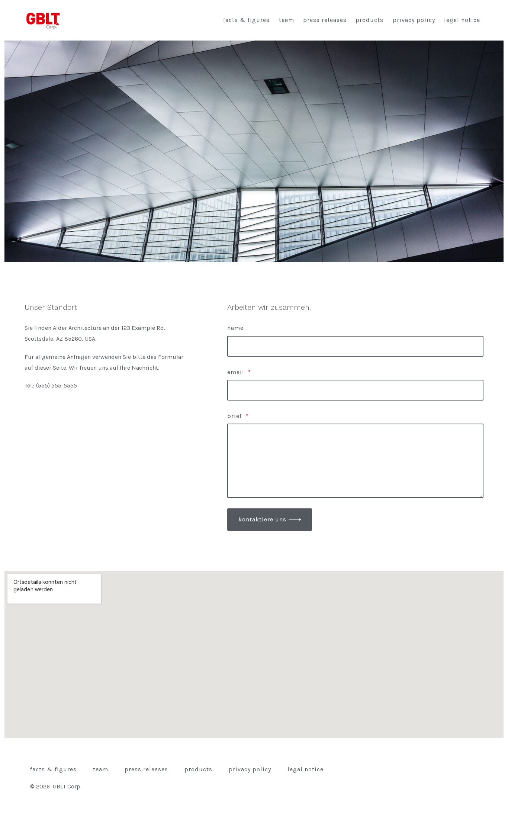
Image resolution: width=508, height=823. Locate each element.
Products (369, 19)
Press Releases (325, 19)
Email (239, 372)
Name (235, 327)
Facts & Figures (246, 19)
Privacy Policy (414, 19)
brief (237, 415)
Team (286, 19)
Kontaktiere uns (262, 519)
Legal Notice (462, 19)
